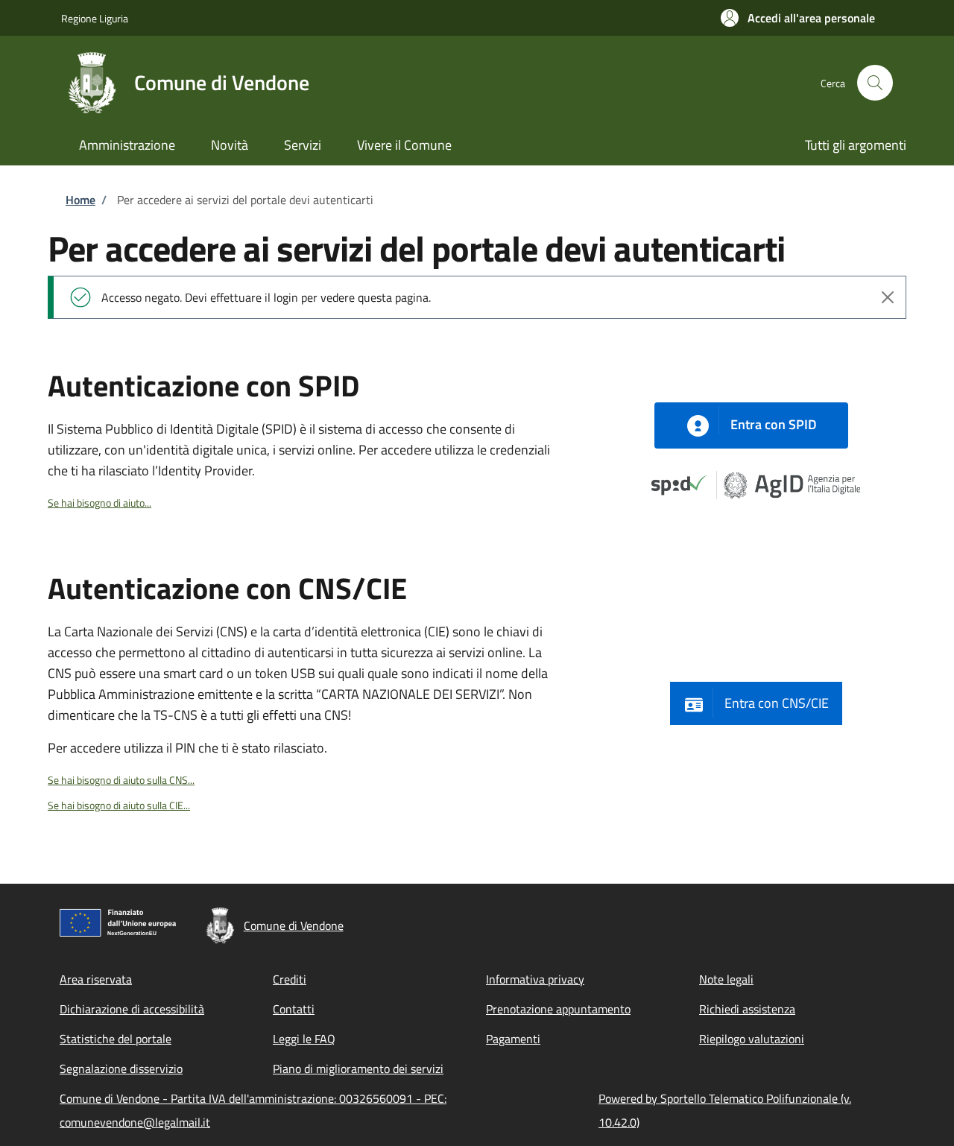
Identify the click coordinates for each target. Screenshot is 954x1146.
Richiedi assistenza (747, 1009)
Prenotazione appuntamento (558, 1009)
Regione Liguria (94, 18)
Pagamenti (513, 1039)
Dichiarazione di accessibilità (132, 1009)
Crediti (289, 979)
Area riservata (96, 979)
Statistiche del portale (115, 1039)
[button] (798, 18)
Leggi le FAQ (304, 1039)
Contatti (294, 1009)
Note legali (726, 979)
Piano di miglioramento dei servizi (358, 1068)
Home (80, 200)
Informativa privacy (535, 979)
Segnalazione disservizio (121, 1068)
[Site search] (875, 83)
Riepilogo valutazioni (751, 1039)
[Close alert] (888, 297)
